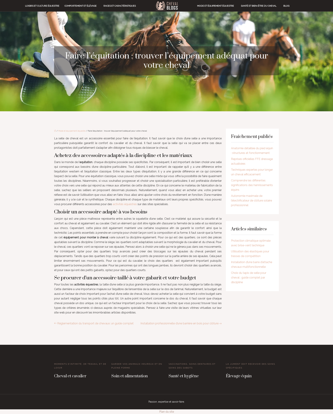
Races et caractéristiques (120, 5)
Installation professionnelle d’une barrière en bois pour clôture (179, 323)
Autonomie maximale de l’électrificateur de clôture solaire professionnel (251, 200)
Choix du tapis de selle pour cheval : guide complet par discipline (248, 277)
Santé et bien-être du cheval (258, 5)
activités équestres (125, 204)
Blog (286, 5)
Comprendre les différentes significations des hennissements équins (252, 185)
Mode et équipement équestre (215, 5)
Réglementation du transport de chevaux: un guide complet (95, 323)
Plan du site (166, 411)
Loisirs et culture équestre (42, 5)
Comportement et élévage (81, 5)
